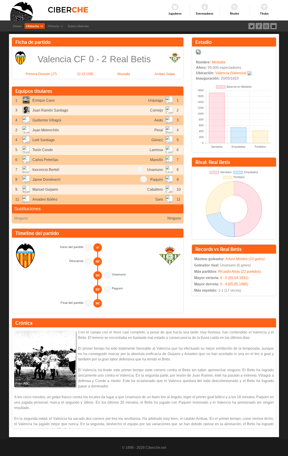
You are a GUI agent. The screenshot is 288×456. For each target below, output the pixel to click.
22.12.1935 (85, 74)
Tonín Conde (42, 150)
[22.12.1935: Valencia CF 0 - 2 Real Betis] (45, 359)
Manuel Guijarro (45, 189)
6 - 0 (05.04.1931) (234, 278)
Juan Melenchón (45, 130)
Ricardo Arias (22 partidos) (239, 271)
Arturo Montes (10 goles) (245, 259)
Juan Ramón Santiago (50, 110)
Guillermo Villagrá (46, 120)
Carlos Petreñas (45, 160)
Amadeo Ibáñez (45, 199)
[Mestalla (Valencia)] (198, 51)
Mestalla (123, 74)
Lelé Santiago (43, 140)
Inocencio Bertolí (45, 170)
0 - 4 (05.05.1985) (234, 284)
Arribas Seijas (165, 74)
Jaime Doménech (46, 179)
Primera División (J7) (41, 74)
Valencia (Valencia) (230, 73)
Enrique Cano (43, 100)
